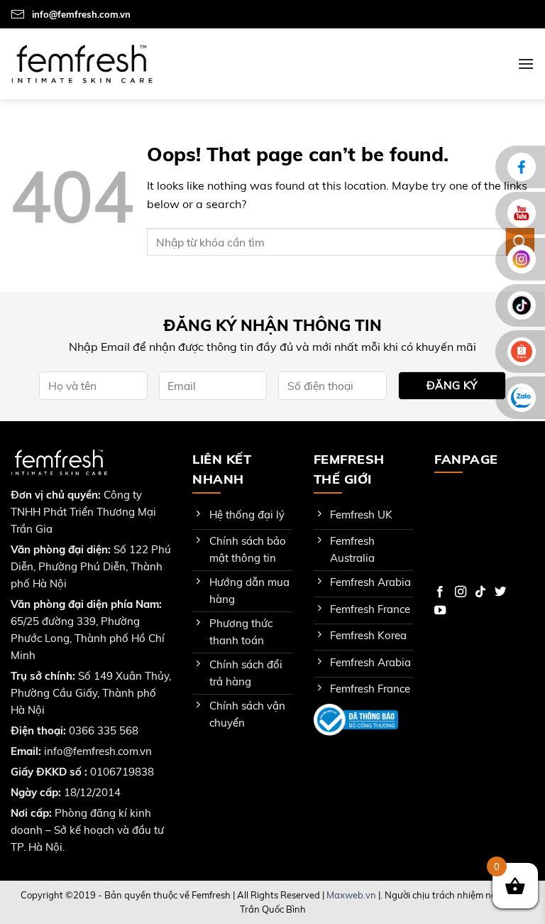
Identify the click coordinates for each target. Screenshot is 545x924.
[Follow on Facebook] (440, 592)
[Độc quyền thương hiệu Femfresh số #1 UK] (82, 63)
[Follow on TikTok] (480, 592)
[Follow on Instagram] (460, 592)
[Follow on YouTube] (440, 610)
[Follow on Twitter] (500, 592)
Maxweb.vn (351, 895)
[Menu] (525, 63)
